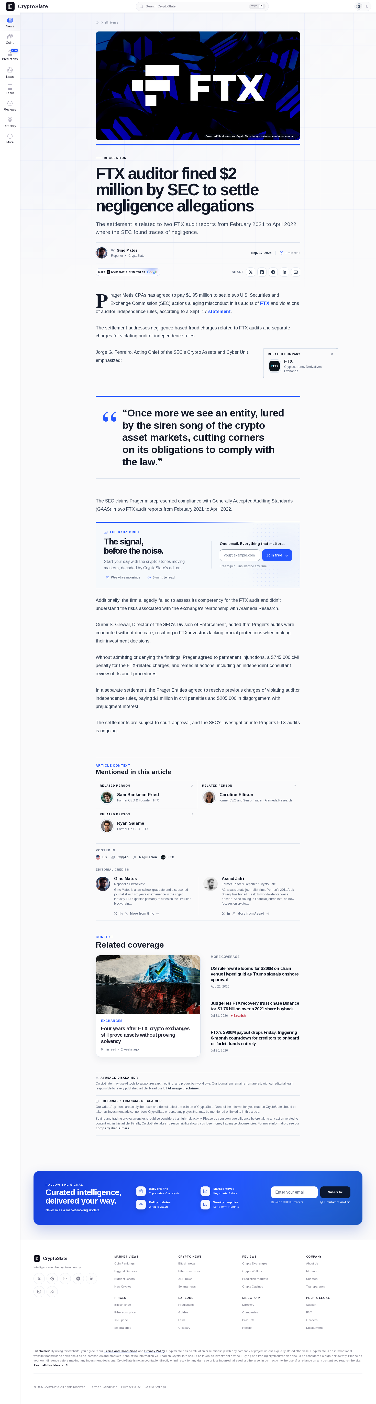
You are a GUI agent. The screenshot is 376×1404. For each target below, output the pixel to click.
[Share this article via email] (295, 272)
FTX (264, 303)
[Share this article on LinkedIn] (284, 272)
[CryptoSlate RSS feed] (52, 1291)
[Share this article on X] (250, 272)
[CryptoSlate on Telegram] (78, 1278)
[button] (10, 139)
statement (219, 311)
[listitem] (101, 857)
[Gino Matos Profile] (102, 253)
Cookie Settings (155, 1386)
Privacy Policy (154, 1351)
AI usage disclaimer (183, 1088)
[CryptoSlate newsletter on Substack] (65, 1278)
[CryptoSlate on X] (39, 1278)
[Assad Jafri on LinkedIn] (228, 913)
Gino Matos (127, 250)
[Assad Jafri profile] (210, 884)
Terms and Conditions (120, 1351)
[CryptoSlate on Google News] (52, 1278)
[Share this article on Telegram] (273, 272)
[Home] (97, 22)
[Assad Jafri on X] (223, 913)
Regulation (115, 158)
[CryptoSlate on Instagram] (39, 1291)
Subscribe (335, 1192)
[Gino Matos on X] (115, 913)
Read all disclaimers (48, 1365)
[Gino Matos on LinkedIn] (121, 913)
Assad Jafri (233, 879)
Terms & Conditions (103, 1386)
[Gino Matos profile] (103, 884)
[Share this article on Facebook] (262, 272)
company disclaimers (112, 1128)
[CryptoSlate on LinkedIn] (91, 1278)
